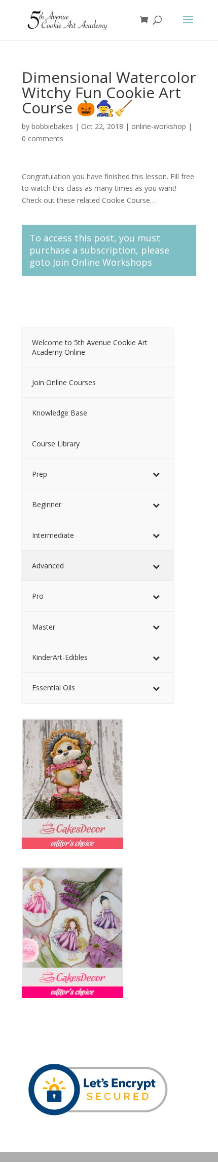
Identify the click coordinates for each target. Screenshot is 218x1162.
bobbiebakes (52, 126)
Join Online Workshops (102, 262)
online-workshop (158, 126)
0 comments (42, 138)
